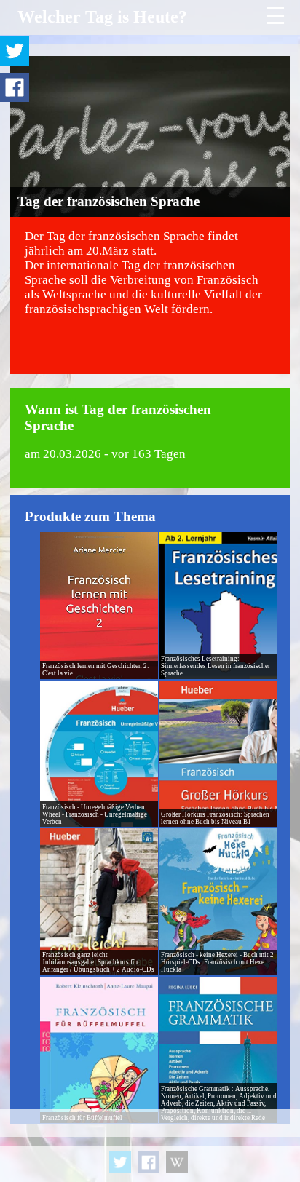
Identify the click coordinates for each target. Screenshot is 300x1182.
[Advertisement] (150, 1145)
